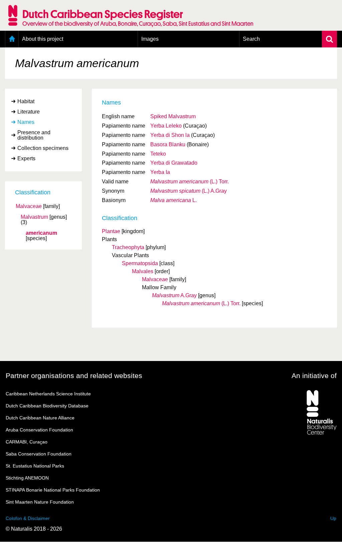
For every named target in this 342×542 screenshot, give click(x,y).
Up (333, 518)
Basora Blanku (167, 144)
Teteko (158, 154)
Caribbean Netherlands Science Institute (48, 393)
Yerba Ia (160, 172)
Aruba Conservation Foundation (39, 429)
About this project (42, 39)
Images (150, 39)
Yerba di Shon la (170, 135)
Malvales (142, 271)
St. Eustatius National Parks (35, 466)
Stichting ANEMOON (27, 478)
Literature (28, 112)
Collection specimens (42, 148)
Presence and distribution (33, 135)
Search (251, 39)
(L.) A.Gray (188, 191)
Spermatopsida (140, 263)
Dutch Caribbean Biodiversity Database (47, 405)
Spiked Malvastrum (173, 116)
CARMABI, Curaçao (26, 441)
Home (11, 39)
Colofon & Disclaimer (28, 518)
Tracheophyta (128, 247)
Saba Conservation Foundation (38, 454)
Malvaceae (29, 206)
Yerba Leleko (166, 126)
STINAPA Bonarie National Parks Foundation (53, 490)
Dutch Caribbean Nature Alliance (40, 417)
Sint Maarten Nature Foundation (40, 502)
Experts (26, 158)
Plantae (111, 231)
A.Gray (174, 295)
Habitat (25, 101)
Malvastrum (34, 217)
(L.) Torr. (189, 181)
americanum (41, 233)
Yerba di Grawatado (173, 163)
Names (25, 122)
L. (173, 200)
